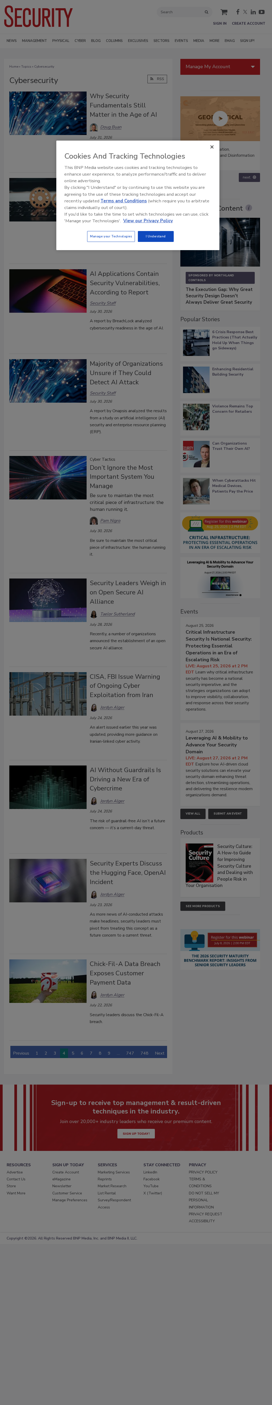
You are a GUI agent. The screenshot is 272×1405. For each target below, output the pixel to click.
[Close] (212, 147)
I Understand (156, 236)
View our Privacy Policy (148, 221)
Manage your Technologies (111, 236)
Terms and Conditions (123, 201)
